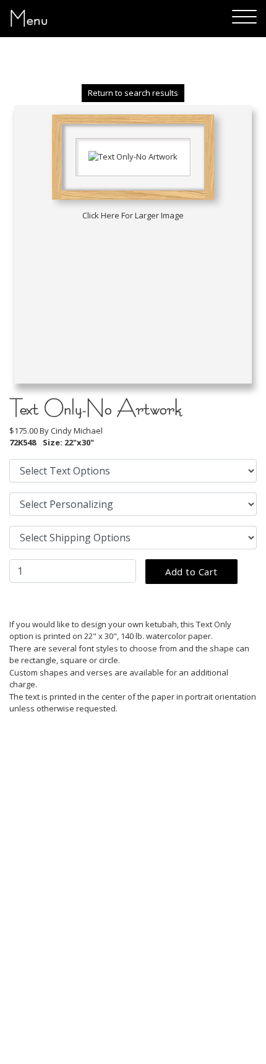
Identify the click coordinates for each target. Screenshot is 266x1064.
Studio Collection (58, 907)
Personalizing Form (64, 925)
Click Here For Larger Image (133, 215)
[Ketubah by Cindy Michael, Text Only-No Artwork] (133, 155)
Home (33, 888)
